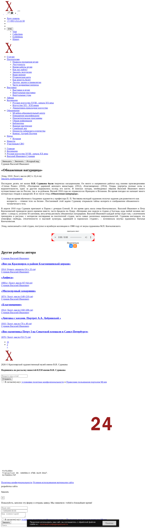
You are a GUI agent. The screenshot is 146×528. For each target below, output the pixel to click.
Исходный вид (33, 161)
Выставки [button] (12, 87)
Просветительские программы (27, 118)
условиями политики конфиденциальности (43, 382)
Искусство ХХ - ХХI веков (26, 105)
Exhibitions (18, 37)
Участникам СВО (15, 144)
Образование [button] (13, 110)
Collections (18, 34)
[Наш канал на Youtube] (16, 13)
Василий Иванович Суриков (21, 156)
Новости (11, 141)
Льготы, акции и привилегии (27, 82)
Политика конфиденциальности (16, 482)
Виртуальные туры (22, 95)
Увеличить (19, 161)
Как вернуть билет (22, 80)
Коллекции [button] (12, 100)
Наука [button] (10, 136)
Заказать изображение (12, 178)
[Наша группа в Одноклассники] (2, 13)
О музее (11, 57)
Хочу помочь (13, 18)
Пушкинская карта (22, 77)
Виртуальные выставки (24, 92)
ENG (10, 29)
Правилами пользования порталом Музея (86, 382)
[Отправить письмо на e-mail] (19, 13)
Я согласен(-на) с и (56, 382)
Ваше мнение (19, 74)
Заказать (6, 522)
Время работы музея (22, 67)
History (16, 39)
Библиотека (18, 123)
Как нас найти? (20, 69)
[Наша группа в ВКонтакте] (5, 13)
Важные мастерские (22, 126)
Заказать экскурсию (22, 72)
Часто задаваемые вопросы (26, 85)
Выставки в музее (21, 90)
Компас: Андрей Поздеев (25, 133)
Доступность (19, 64)
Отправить (6, 379)
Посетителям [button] (13, 59)
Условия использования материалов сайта (53, 482)
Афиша (10, 97)
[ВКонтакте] (71, 246)
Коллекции (12, 151)
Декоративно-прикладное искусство (30, 108)
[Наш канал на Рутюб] (9, 13)
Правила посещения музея (25, 62)
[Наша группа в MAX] (12, 13)
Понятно (109, 523)
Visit (15, 31)
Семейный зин (20, 128)
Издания (17, 138)
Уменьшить (7, 161)
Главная (11, 148)
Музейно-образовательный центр (29, 113)
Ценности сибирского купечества (29, 131)
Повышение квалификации (26, 115)
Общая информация (22, 120)
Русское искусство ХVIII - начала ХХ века (33, 103)
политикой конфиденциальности (54, 524)
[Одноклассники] (75, 246)
